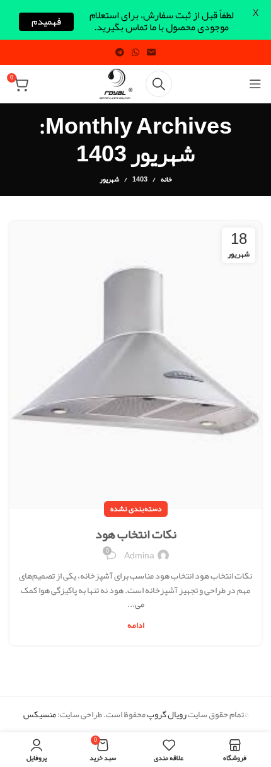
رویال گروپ (167, 714)
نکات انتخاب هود (135, 533)
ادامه (135, 625)
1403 (139, 179)
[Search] (158, 83)
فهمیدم (46, 22)
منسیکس (39, 714)
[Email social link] (151, 52)
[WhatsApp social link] (135, 52)
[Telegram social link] (120, 52)
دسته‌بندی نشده (135, 508)
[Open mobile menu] (255, 83)
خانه (166, 179)
